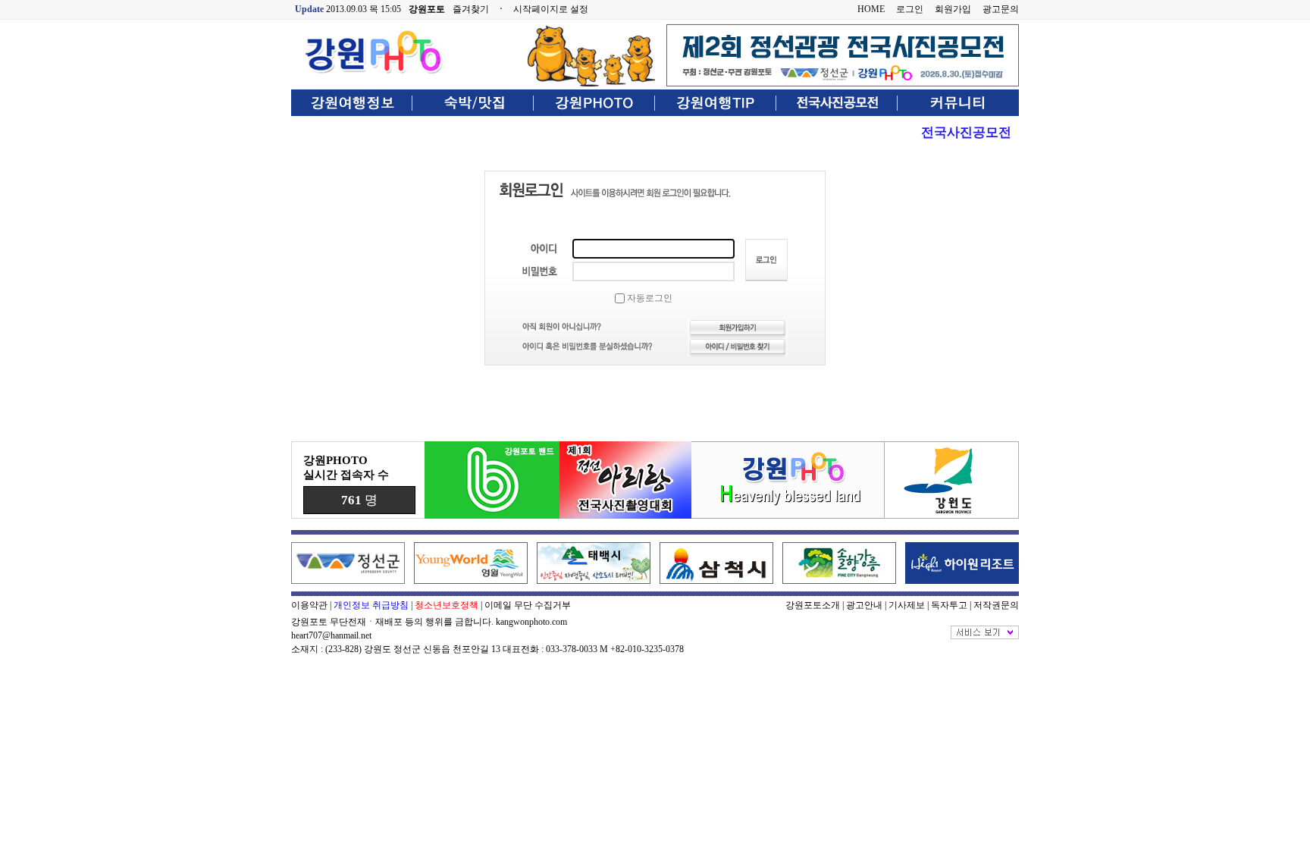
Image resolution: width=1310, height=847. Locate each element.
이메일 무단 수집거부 (527, 605)
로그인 (909, 9)
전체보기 (985, 632)
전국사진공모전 (966, 132)
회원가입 (953, 9)
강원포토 (427, 9)
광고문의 (1000, 9)
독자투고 (949, 605)
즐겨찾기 (471, 9)
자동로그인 (648, 298)
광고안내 (864, 605)
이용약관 (309, 605)
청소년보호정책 (446, 605)
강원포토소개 (812, 605)
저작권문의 (996, 605)
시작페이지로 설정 (550, 9)
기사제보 (906, 605)
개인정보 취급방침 (371, 605)
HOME (871, 9)
